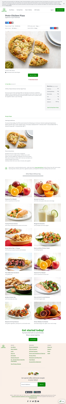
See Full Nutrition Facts (53, 107)
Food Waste (32, 359)
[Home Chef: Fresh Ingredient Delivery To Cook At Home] (3, 347)
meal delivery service (35, 395)
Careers (49, 349)
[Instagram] (35, 401)
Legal (48, 353)
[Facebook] (28, 401)
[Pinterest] (30, 401)
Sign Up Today (33, 75)
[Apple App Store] (28, 392)
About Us (49, 347)
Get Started (60, 10)
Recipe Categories (33, 347)
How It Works (14, 349)
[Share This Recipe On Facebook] (6, 23)
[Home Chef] (4, 10)
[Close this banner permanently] (64, 3)
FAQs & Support (33, 349)
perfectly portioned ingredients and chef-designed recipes (24, 396)
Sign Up (13, 353)
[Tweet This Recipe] (8, 23)
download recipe (34, 79)
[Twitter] (33, 401)
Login (12, 351)
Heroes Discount (15, 357)
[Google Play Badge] (37, 392)
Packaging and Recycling (35, 357)
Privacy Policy (9, 5)
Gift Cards (13, 355)
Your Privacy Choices (16, 364)
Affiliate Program (33, 351)
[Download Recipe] (15, 23)
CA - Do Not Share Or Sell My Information (18, 360)
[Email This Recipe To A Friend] (12, 23)
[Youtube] (38, 401)
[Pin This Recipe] (10, 23)
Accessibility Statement (35, 362)
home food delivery (39, 167)
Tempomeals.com (33, 397)
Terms (60, 4)
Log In (52, 10)
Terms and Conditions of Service (37, 353)
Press (48, 351)
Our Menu (13, 347)
